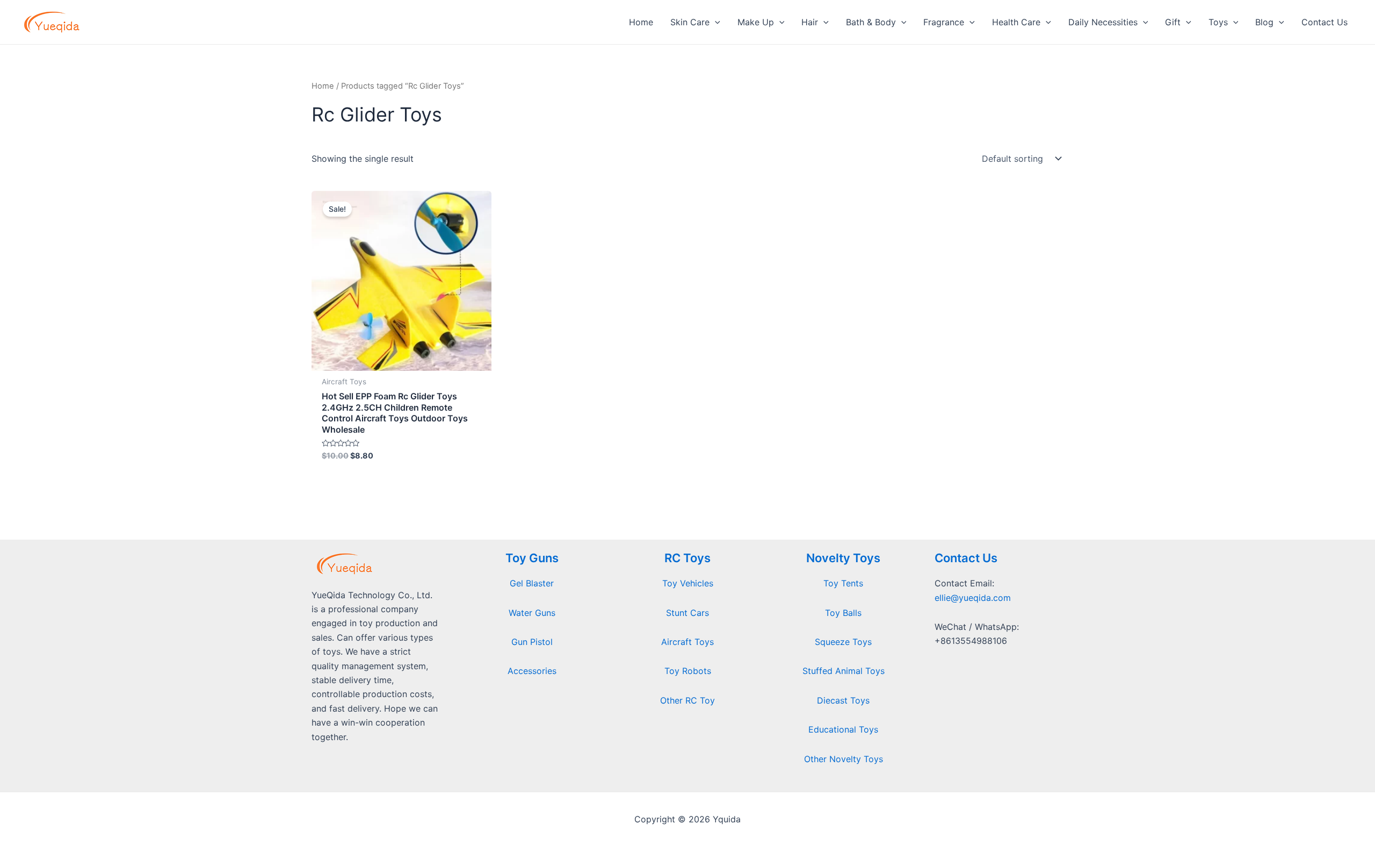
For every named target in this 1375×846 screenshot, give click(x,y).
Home (323, 86)
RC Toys (687, 558)
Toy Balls (843, 612)
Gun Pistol (532, 641)
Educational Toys (843, 729)
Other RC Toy (687, 700)
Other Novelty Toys (843, 759)
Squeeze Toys (843, 641)
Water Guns (532, 612)
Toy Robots (687, 670)
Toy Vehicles (687, 583)
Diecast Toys (843, 700)
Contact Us (966, 558)
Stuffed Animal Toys (843, 670)
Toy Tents (843, 583)
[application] (715, 22)
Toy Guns (532, 558)
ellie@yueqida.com (973, 597)
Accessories (532, 670)
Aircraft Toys (687, 641)
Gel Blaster (532, 583)
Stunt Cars (687, 612)
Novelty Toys (843, 558)
